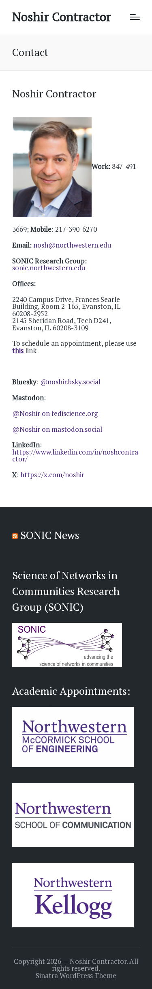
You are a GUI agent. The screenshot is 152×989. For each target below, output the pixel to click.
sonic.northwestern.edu (49, 267)
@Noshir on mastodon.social (57, 429)
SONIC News (49, 535)
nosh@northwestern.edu (72, 245)
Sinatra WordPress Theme (76, 975)
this (18, 350)
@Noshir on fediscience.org (55, 413)
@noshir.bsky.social (70, 381)
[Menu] (135, 17)
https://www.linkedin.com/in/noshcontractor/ (75, 455)
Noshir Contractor (61, 17)
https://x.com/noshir (52, 474)
